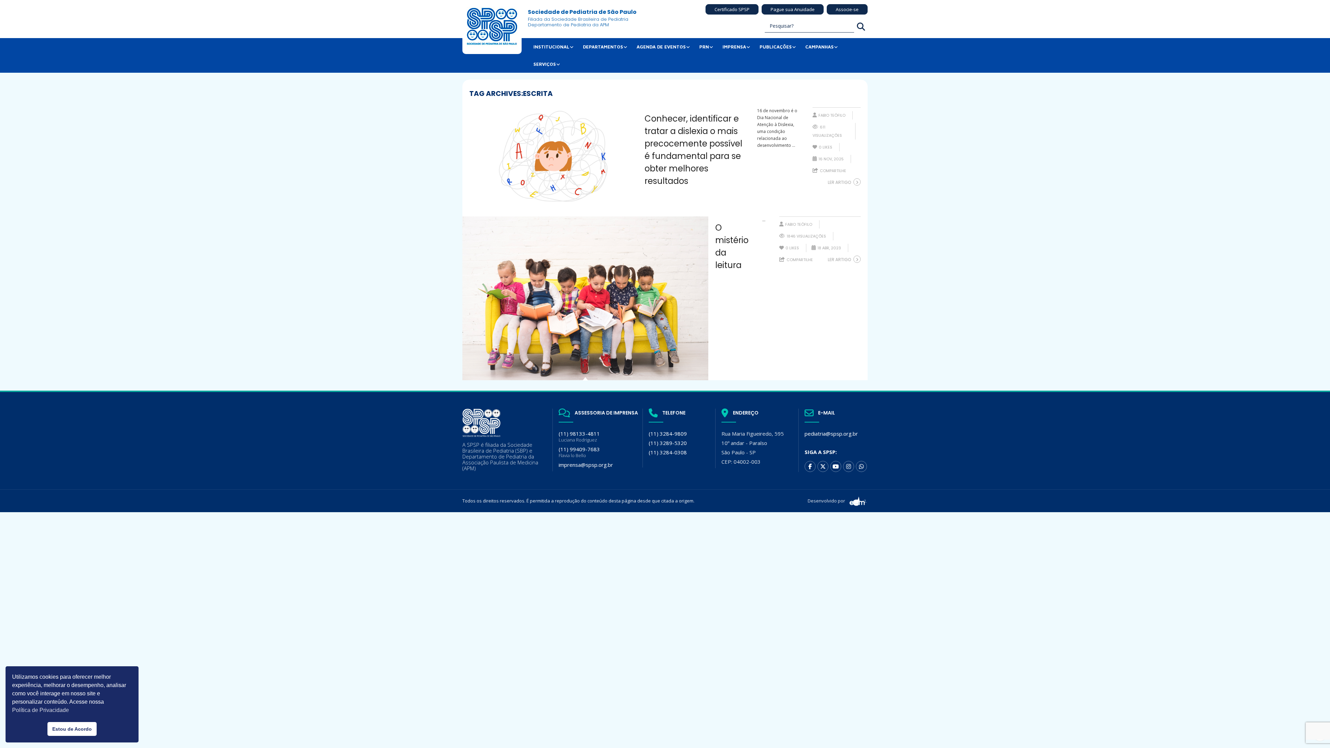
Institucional (551, 47)
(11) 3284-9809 (668, 433)
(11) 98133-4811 (579, 436)
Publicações (776, 47)
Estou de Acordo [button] (72, 729)
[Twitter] (822, 466)
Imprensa (734, 47)
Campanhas (819, 47)
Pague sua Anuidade (793, 9)
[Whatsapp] (861, 466)
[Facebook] (810, 466)
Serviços (544, 64)
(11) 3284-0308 (668, 452)
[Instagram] (848, 466)
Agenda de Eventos (661, 47)
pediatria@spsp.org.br (831, 433)
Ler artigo (839, 182)
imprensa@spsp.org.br (586, 464)
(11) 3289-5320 (668, 442)
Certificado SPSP (732, 9)
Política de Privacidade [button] (40, 710)
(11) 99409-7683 (579, 452)
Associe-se (847, 9)
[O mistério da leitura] (585, 298)
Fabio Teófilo (831, 115)
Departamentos (603, 47)
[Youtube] (835, 466)
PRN (704, 47)
